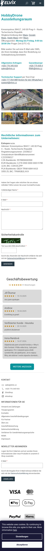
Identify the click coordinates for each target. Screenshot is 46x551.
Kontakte (5, 413)
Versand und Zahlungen (10, 407)
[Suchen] (26, 3)
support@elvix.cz (9, 83)
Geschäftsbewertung (22, 279)
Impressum (5, 439)
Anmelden (8, 479)
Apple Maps (12, 38)
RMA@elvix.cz (35, 68)
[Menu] (40, 3)
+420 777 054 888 (9, 80)
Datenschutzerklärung (16, 258)
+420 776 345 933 (9, 66)
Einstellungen (22, 536)
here (15, 530)
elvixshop (9, 396)
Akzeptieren (22, 544)
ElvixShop (9, 392)
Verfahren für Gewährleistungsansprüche (17, 433)
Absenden (7, 264)
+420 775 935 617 (37, 66)
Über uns (4, 423)
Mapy (25, 35)
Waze (25, 38)
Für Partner (5, 420)
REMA (3, 436)
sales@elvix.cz (8, 68)
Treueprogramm (7, 410)
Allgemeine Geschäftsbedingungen (15, 416)
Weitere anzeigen (22, 366)
